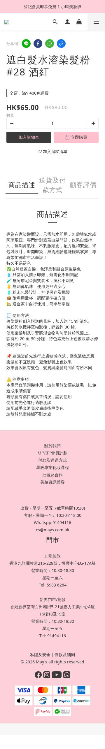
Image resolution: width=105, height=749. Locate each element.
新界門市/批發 (53, 599)
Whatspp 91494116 (52, 522)
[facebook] (38, 43)
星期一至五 (52, 628)
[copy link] (61, 43)
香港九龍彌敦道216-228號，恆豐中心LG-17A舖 (52, 563)
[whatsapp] (49, 43)
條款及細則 (65, 654)
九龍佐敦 (52, 556)
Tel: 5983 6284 (52, 585)
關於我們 (52, 445)
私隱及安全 (40, 654)
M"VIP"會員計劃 (52, 453)
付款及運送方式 (52, 460)
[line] (26, 43)
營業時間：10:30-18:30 (52, 570)
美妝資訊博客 (52, 482)
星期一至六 (52, 577)
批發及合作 (52, 474)
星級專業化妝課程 (52, 467)
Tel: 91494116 (52, 635)
